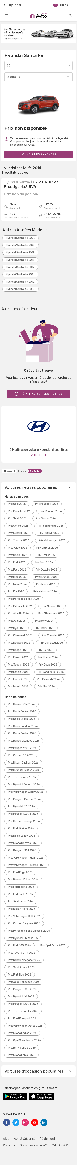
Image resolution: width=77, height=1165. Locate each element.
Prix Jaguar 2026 (18, 664)
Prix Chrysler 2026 (53, 635)
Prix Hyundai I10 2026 (21, 996)
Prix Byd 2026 (16, 628)
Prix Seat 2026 (17, 518)
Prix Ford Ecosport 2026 (23, 1018)
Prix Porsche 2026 (19, 511)
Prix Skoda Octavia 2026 (23, 843)
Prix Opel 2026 (17, 503)
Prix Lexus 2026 (18, 679)
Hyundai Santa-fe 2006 (20, 289)
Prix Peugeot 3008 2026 (23, 813)
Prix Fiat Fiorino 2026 (21, 828)
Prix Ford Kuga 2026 (20, 872)
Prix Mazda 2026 (18, 686)
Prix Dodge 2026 (18, 650)
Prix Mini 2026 (46, 686)
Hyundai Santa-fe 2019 (20, 252)
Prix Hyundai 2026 (46, 577)
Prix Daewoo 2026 (19, 642)
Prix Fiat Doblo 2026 (20, 894)
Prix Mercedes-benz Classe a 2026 (29, 930)
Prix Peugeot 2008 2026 (23, 1004)
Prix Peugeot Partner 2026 (24, 799)
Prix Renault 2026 (51, 511)
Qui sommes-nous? (33, 1145)
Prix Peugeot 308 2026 (22, 989)
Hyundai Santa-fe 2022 (20, 238)
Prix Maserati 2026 (48, 679)
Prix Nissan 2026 (52, 606)
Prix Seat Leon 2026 (20, 901)
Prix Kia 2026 (16, 591)
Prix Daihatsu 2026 (51, 642)
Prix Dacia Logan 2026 (21, 718)
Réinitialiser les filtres (41, 393)
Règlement (47, 1138)
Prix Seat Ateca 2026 (21, 967)
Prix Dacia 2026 (17, 555)
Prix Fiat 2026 (16, 562)
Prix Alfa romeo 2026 (51, 613)
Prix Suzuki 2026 (48, 533)
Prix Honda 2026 (48, 657)
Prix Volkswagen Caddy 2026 (25, 792)
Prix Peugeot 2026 (46, 503)
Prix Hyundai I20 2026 (21, 806)
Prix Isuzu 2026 (17, 584)
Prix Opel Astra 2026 (52, 945)
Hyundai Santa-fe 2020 (20, 245)
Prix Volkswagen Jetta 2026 (25, 1025)
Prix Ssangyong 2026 (51, 525)
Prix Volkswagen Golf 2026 (24, 916)
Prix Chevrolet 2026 (20, 635)
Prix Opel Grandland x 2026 (24, 1040)
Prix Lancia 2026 (18, 672)
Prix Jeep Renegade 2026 (23, 982)
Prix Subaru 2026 (18, 533)
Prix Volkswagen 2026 (52, 540)
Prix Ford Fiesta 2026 (21, 887)
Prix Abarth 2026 (18, 613)
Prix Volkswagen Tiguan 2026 (26, 857)
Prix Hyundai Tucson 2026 (24, 770)
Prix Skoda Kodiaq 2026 (22, 1033)
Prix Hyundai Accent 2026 (24, 784)
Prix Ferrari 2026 (18, 657)
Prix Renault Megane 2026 (24, 960)
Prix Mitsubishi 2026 (20, 606)
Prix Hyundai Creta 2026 (23, 938)
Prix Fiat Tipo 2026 (19, 974)
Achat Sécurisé (24, 1138)
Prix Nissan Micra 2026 (21, 908)
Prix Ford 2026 (44, 562)
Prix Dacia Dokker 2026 (22, 711)
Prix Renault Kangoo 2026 (24, 740)
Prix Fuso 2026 (17, 569)
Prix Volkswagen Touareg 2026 (26, 865)
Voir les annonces (41, 154)
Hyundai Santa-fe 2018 (20, 259)
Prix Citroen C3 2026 (20, 755)
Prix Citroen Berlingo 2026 (24, 821)
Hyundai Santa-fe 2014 (20, 274)
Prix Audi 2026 (17, 620)
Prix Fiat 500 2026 (19, 945)
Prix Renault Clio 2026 (21, 704)
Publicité (9, 1145)
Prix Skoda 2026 (46, 518)
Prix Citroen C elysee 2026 (24, 923)
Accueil (11, 471)
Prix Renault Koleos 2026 (23, 879)
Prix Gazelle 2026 (46, 569)
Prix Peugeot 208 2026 (22, 748)
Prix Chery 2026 (44, 628)
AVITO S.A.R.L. (61, 1145)
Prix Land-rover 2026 (51, 672)
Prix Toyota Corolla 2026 (23, 1011)
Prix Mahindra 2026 (45, 591)
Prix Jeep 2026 (47, 664)
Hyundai (22, 471)
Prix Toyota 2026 (18, 540)
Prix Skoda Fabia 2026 (21, 1055)
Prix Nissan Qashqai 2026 (23, 762)
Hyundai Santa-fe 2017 (20, 267)
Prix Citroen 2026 (47, 547)
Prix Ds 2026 (45, 650)
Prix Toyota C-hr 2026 (21, 952)
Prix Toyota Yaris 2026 (22, 777)
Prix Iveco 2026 (45, 584)
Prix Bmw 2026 (44, 620)
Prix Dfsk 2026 (46, 555)
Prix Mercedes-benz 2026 (23, 598)
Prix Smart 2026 (18, 525)
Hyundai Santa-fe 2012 (20, 281)
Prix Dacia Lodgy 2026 (21, 835)
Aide (6, 1138)
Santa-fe (34, 471)
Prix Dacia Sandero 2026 (23, 726)
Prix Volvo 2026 (17, 547)
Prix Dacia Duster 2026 (22, 733)
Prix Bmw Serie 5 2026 (22, 1047)
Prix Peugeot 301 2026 (22, 850)
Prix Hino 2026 (17, 577)
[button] (38, 487)
